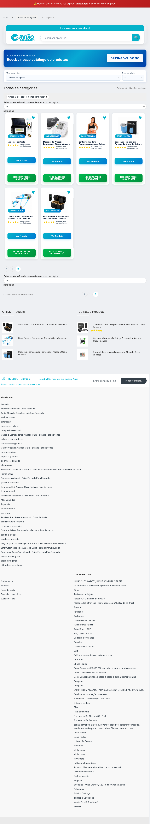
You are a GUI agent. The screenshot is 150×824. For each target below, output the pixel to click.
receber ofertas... (134, 380)
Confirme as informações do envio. (90, 694)
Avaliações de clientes (84, 620)
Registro (78, 780)
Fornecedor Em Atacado (85, 720)
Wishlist (77, 806)
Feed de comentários (11, 594)
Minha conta (79, 750)
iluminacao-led (8, 491)
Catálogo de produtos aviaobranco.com (93, 655)
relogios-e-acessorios (11, 526)
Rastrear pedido (81, 776)
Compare (78, 681)
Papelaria (5, 504)
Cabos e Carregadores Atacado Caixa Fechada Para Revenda (30, 435)
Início (6, 17)
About (76, 590)
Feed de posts (8, 590)
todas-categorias (9, 560)
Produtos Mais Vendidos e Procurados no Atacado (98, 767)
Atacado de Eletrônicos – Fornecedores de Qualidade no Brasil (104, 603)
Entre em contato (82, 703)
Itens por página (128, 73)
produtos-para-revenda (12, 521)
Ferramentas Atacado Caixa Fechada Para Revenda (25, 478)
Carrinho (78, 642)
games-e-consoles (10, 482)
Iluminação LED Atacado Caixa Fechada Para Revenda (26, 487)
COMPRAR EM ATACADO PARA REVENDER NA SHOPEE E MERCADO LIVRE (109, 690)
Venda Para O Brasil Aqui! (86, 802)
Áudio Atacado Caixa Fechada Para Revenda (22, 413)
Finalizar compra (81, 711)
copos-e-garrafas (9, 456)
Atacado (5, 404)
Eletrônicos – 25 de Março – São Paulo (92, 698)
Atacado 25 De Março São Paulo (89, 598)
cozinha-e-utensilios (10, 461)
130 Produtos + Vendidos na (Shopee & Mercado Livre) (100, 585)
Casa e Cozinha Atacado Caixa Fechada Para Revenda (27, 447)
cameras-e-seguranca (11, 443)
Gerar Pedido (80, 732)
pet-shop (5, 513)
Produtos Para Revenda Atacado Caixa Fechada (24, 517)
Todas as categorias (27, 17)
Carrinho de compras (84, 646)
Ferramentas (7, 474)
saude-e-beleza (9, 534)
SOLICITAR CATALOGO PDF (125, 58)
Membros (78, 745)
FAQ (76, 707)
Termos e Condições (84, 798)
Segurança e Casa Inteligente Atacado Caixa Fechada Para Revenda (33, 543)
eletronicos (6, 465)
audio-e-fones (8, 417)
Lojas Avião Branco (83, 741)
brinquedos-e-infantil (11, 430)
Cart (76, 651)
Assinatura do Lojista (83, 594)
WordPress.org (8, 598)
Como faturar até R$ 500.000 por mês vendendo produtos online (105, 668)
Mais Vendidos (8, 500)
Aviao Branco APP (82, 629)
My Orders (79, 758)
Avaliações (79, 616)
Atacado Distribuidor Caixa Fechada (18, 408)
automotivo (6, 421)
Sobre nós (79, 789)
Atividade (78, 611)
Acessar (5, 585)
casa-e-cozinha (8, 452)
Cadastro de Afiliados (84, 637)
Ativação (78, 607)
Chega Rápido (80, 664)
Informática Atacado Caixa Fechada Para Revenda (25, 495)
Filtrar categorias (12, 73)
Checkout (78, 659)
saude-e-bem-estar (10, 539)
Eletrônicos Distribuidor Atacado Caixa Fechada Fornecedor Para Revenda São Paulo (41, 469)
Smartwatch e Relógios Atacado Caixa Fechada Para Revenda (30, 548)
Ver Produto (21, 160)
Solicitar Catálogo (82, 793)
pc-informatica (8, 508)
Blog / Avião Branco (83, 633)
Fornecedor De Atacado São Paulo (90, 716)
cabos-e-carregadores (12, 439)
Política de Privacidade (85, 763)
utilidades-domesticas (11, 565)
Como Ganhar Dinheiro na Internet (90, 672)
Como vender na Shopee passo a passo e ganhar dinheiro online (105, 677)
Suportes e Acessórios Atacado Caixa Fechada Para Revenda (30, 552)
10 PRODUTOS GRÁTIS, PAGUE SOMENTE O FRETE (98, 581)
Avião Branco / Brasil (83, 624)
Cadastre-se (7, 581)
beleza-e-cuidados (10, 426)
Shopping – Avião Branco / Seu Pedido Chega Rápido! (99, 784)
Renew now (82, 3)
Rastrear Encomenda (83, 771)
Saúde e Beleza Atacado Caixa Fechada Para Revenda (27, 530)
